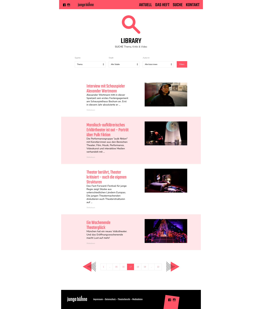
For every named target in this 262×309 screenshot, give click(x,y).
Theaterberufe (124, 299)
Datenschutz (110, 299)
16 (123, 267)
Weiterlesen (91, 110)
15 (116, 267)
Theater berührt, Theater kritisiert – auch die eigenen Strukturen (106, 177)
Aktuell (145, 5)
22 (158, 267)
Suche (178, 5)
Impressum (98, 299)
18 (138, 267)
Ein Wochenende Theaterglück (98, 225)
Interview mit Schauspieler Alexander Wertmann (106, 89)
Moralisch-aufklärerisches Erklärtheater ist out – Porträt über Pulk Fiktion (108, 130)
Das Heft (162, 5)
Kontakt (193, 5)
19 (145, 267)
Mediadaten (137, 299)
